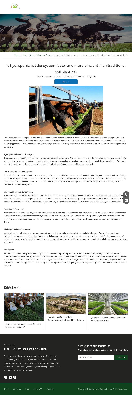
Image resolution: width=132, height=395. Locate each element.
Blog (27, 389)
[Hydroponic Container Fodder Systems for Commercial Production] (108, 304)
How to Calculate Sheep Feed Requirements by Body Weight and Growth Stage (65, 319)
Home (6, 389)
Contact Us (38, 389)
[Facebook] (5, 377)
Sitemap (50, 389)
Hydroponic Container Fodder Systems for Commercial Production (107, 319)
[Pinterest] (14, 377)
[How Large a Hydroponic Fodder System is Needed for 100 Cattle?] (24, 307)
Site (94, 76)
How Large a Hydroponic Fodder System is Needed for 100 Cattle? (23, 325)
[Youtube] (10, 377)
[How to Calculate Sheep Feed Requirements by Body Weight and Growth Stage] (66, 303)
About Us (17, 389)
